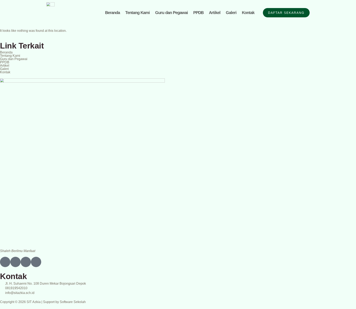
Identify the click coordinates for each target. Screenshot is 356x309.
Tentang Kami (137, 12)
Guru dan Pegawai (171, 12)
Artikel (214, 12)
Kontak (248, 12)
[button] (178, 69)
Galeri (231, 12)
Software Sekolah (73, 302)
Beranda (112, 12)
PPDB (198, 12)
